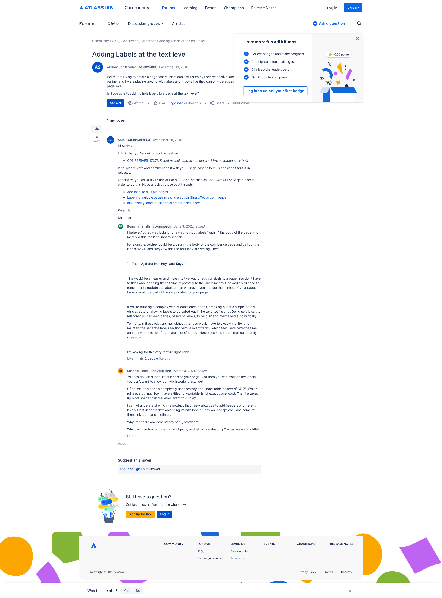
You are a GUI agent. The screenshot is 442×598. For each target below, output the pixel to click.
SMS (121, 140)
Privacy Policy (307, 572)
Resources (237, 558)
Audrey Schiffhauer (121, 67)
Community (137, 7)
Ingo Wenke (178, 103)
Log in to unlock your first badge (275, 90)
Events (211, 7)
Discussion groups (144, 23)
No (138, 590)
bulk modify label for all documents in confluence (163, 203)
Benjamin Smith (138, 226)
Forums (168, 7)
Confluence (130, 41)
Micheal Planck (138, 371)
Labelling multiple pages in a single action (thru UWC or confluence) (177, 197)
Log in (332, 7)
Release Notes (263, 7)
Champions (234, 7)
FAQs (200, 551)
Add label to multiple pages (147, 192)
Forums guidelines (209, 558)
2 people (151, 358)
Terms (329, 572)
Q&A (112, 23)
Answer (115, 103)
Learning (190, 7)
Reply (122, 444)
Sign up (353, 7)
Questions (148, 41)
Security (346, 572)
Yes (126, 590)
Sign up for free (140, 514)
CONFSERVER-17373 (143, 160)
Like (130, 358)
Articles (178, 23)
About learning (239, 551)
